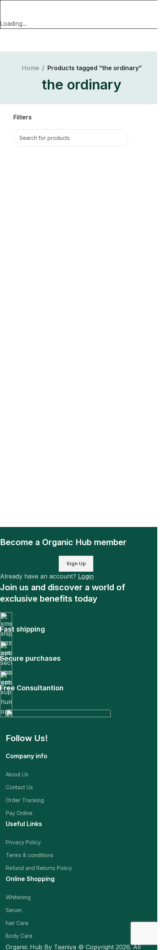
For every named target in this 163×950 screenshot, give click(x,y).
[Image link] (58, 720)
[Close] (9, 9)
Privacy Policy (23, 842)
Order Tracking (25, 800)
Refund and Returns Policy (39, 868)
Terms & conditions (29, 855)
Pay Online (19, 813)
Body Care (19, 936)
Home (30, 68)
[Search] (119, 138)
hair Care (17, 923)
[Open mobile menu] (9, 40)
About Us (17, 774)
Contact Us (19, 787)
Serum (14, 910)
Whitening (18, 897)
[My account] (154, 40)
